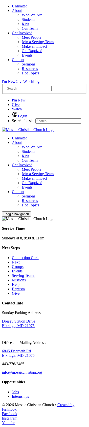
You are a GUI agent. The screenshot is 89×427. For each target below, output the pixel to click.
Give (19, 81)
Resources (30, 200)
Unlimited (19, 138)
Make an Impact (34, 178)
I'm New (9, 81)
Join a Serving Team (38, 174)
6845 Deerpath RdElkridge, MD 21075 (18, 353)
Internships (20, 396)
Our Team (30, 160)
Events (27, 187)
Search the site (23, 121)
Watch (28, 81)
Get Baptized (32, 183)
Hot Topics (30, 205)
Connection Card (25, 258)
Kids (25, 156)
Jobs (15, 392)
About (17, 142)
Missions (19, 280)
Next (16, 262)
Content (18, 192)
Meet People (31, 169)
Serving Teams (23, 275)
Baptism (18, 289)
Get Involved (22, 165)
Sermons (28, 196)
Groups (17, 266)
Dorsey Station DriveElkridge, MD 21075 (18, 323)
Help (16, 284)
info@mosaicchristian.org (22, 372)
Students (28, 151)
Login (38, 81)
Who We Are (32, 147)
